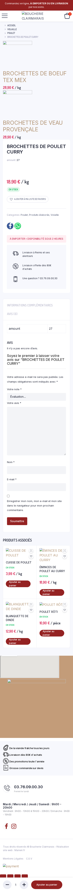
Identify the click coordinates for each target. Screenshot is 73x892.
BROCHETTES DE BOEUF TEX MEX (35, 76)
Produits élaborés (39, 214)
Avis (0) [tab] (12, 314)
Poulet (11, 33)
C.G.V (29, 858)
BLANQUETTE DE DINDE (17, 618)
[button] (27, 199)
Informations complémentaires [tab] (30, 305)
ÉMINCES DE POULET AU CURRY (52, 569)
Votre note (14, 389)
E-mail (12, 479)
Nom (11, 462)
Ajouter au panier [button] (15, 584)
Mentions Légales (13, 858)
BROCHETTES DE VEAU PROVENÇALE (33, 126)
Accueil (11, 25)
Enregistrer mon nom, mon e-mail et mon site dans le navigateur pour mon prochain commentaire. (34, 505)
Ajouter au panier (46, 884)
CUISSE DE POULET (19, 562)
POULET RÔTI (49, 611)
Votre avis (14, 402)
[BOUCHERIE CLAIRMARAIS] (36, 16)
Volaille (12, 29)
